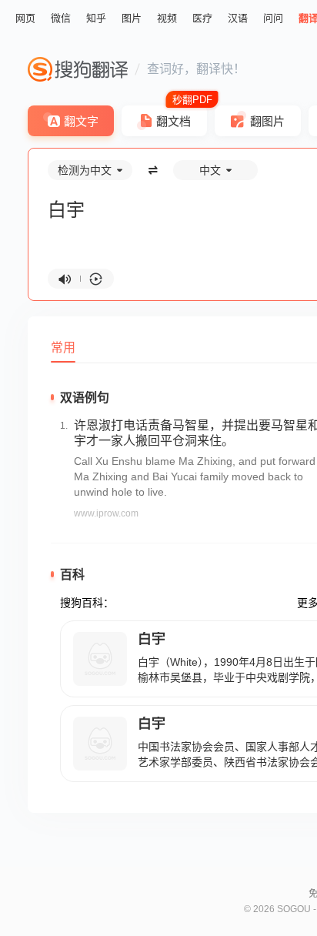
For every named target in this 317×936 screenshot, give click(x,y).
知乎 (96, 18)
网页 (25, 18)
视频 (167, 18)
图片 (132, 18)
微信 (61, 18)
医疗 (202, 18)
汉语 (238, 18)
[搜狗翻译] (78, 69)
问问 (273, 18)
